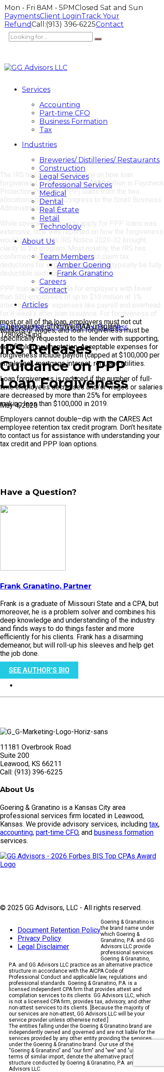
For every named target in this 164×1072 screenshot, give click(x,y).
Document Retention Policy (59, 930)
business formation (124, 832)
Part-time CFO (64, 113)
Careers (52, 281)
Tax (45, 130)
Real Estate (59, 210)
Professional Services (75, 185)
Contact (53, 290)
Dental (51, 201)
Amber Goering (84, 265)
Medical (52, 193)
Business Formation (73, 121)
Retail (49, 218)
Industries (39, 144)
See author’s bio (39, 670)
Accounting (59, 105)
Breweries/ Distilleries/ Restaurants (99, 160)
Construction (62, 168)
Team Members (66, 256)
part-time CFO (57, 832)
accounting (16, 832)
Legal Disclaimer (43, 946)
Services (36, 89)
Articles (35, 305)
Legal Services (64, 176)
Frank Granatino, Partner (45, 586)
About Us (38, 241)
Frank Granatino (85, 273)
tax (153, 824)
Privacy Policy (39, 938)
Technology (60, 226)
